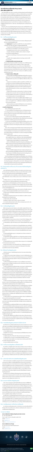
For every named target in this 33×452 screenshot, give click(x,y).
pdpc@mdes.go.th (7, 428)
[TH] (29, 0)
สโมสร (6, 4)
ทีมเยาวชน (15, 4)
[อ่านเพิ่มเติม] (7, 450)
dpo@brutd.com (7, 420)
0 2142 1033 (7, 427)
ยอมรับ (31, 448)
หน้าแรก (5, 4)
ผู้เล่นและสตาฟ (12, 4)
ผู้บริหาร (9, 4)
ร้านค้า (25, 4)
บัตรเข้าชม (21, 4)
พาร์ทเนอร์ (23, 4)
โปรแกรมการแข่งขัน (18, 4)
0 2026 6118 (7, 418)
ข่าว (8, 4)
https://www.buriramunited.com (10, 422)
